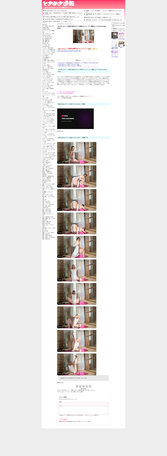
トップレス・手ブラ (47, 93)
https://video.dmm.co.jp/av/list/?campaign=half (69, 50)
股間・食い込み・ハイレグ (88, 390)
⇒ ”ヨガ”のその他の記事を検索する (65, 93)
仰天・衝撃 (44, 167)
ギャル (43, 71)
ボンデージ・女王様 (47, 134)
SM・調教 (44, 41)
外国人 (74, 391)
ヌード (43, 98)
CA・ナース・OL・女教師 (48, 30)
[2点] (80, 386)
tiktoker (44, 43)
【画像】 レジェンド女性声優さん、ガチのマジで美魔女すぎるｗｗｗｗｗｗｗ (103, 10)
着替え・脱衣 (45, 221)
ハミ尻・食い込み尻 (47, 115)
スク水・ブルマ (46, 80)
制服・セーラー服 (46, 168)
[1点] (77, 386)
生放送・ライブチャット (48, 213)
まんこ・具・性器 (46, 138)
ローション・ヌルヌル (47, 156)
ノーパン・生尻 (46, 101)
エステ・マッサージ (47, 52)
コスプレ (44, 77)
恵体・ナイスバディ (47, 184)
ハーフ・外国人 (46, 105)
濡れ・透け (44, 206)
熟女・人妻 (44, 209)
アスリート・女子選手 (47, 49)
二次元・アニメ (46, 165)
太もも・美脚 (45, 177)
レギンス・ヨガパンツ (47, 152)
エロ (43, 55)
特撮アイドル (45, 212)
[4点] (86, 386)
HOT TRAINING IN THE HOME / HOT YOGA (76, 378)
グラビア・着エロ (46, 74)
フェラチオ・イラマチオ (48, 123)
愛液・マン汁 (45, 185)
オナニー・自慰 (46, 66)
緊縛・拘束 (44, 234)
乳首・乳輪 (44, 162)
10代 (43, 24)
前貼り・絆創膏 (46, 171)
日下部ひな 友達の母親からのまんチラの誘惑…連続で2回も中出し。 (61, 16)
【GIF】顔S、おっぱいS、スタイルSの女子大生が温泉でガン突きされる (102, 20)
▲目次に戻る (60, 131)
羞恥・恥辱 (44, 239)
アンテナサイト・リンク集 (118, 23)
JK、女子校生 (45, 38)
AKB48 (44, 27)
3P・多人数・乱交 (46, 26)
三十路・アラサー (46, 159)
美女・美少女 (45, 235)
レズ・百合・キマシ (47, 154)
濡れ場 (43, 207)
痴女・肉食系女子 (46, 217)
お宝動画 (44, 69)
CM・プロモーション (47, 33)
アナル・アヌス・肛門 (47, 51)
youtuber (44, 46)
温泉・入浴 (44, 203)
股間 (82, 391)
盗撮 (43, 220)
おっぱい (44, 65)
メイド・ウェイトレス (47, 145)
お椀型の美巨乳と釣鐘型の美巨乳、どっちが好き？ (57, 21)
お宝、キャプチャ (46, 68)
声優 (43, 174)
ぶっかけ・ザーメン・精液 (48, 126)
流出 (43, 199)
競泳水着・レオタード (47, 228)
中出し (43, 160)
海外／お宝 (44, 201)
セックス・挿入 (46, 85)
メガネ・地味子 (46, 146)
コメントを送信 (63, 419)
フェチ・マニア (46, 121)
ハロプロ (44, 116)
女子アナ (44, 179)
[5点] (90, 386)
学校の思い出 (45, 181)
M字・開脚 (44, 40)
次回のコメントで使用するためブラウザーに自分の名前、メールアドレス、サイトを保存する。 (79, 415)
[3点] (83, 386)
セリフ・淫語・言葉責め (48, 88)
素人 (43, 229)
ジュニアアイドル (46, 79)
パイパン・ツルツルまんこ (48, 107)
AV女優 (44, 29)
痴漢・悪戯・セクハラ (47, 218)
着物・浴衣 (44, 223)
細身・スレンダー (46, 232)
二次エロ (44, 163)
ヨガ (71, 391)
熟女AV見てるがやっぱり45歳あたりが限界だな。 (97, 17)
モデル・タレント (46, 148)
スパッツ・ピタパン (47, 82)
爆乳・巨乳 (44, 210)
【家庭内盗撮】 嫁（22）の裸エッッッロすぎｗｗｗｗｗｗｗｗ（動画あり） (103, 14)
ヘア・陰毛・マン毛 (47, 129)
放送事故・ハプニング (47, 192)
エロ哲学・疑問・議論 (47, 60)
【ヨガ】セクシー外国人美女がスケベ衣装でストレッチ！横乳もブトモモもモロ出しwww (78, 62)
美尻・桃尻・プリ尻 (47, 237)
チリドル (44, 91)
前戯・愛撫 (44, 170)
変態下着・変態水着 (47, 176)
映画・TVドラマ (46, 195)
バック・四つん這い (47, 113)
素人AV (44, 231)
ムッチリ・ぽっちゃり (47, 143)
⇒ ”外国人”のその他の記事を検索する (66, 91)
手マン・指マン (46, 187)
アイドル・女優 (46, 48)
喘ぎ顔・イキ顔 (46, 173)
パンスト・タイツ (46, 118)
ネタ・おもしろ (46, 99)
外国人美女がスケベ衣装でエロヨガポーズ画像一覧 (69, 65)
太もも (78, 391)
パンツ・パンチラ (46, 120)
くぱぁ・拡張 (45, 73)
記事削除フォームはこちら (118, 28)
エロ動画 (44, 58)
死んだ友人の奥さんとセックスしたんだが (54, 10)
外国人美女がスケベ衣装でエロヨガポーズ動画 (68, 64)
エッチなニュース (46, 54)
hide (79, 60)
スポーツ (44, 84)
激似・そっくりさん (47, 204)
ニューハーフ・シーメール (48, 94)
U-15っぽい (45, 44)
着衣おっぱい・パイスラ (48, 224)
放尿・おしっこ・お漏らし (48, 188)
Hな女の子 (44, 35)
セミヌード (44, 87)
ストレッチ (67, 391)
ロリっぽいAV (45, 157)
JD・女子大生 (45, 37)
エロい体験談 (45, 57)
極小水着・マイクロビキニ (48, 196)
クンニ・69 (45, 76)
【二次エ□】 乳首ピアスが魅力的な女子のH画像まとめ (58, 19)
